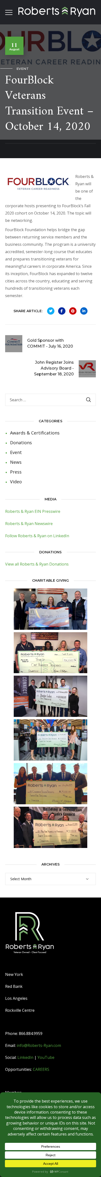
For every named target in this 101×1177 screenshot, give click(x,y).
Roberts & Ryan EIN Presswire (32, 511)
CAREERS (41, 1069)
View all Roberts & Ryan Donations (37, 564)
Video (16, 482)
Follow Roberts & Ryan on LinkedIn (37, 535)
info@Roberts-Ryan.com (39, 1045)
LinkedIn (25, 1057)
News (16, 462)
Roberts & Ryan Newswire (29, 523)
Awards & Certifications (35, 433)
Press (16, 472)
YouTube (46, 1057)
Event (22, 69)
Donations (21, 442)
